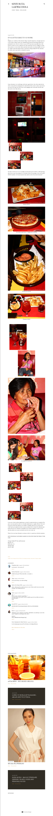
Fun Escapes (24, 558)
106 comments (18, 699)
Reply (13, 569)
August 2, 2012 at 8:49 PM (20, 610)
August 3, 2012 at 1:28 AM (32, 622)
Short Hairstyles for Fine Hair (18, 627)
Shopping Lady (15, 565)
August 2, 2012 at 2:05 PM (27, 585)
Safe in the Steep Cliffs (17, 585)
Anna (13, 592)
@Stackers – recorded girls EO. (21, 681)
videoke (39, 558)
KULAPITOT (14, 604)
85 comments (13, 683)
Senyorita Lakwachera (20, 5)
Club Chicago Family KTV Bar (16, 558)
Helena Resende (15, 571)
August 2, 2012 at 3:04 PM (23, 604)
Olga (13, 578)
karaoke (28, 558)
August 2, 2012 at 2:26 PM (19, 592)
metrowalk (32, 558)
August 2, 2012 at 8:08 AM (24, 565)
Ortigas (36, 558)
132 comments (18, 783)
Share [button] (9, 556)
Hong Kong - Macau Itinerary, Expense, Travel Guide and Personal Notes (24, 779)
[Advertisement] (26, 22)
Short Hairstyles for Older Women (19, 622)
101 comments (13, 765)
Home (13, 10)
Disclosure (23, 10)
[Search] (44, 3)
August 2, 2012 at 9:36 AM (25, 571)
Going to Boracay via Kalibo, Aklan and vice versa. (24, 696)
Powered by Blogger (27, 811)
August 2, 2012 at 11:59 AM (19, 578)
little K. (13, 610)
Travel (17, 10)
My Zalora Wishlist (16, 764)
